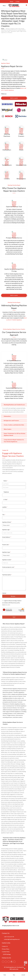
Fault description (7, 574)
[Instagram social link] (10, 94)
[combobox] (14, 570)
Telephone (6, 492)
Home (2, 28)
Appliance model (7, 559)
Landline (4, 507)
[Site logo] (14, 5)
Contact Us (5, 946)
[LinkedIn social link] (12, 94)
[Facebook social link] (7, 94)
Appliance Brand (7, 522)
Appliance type (6, 552)
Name (6, 480)
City (3, 514)
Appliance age (6, 529)
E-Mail (17, 1)
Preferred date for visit (8, 567)
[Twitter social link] (16, 94)
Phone (11, 1)
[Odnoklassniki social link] (14, 94)
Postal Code (5, 544)
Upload (4, 593)
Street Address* (6, 537)
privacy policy (7, 604)
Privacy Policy (5, 949)
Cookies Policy (6, 951)
